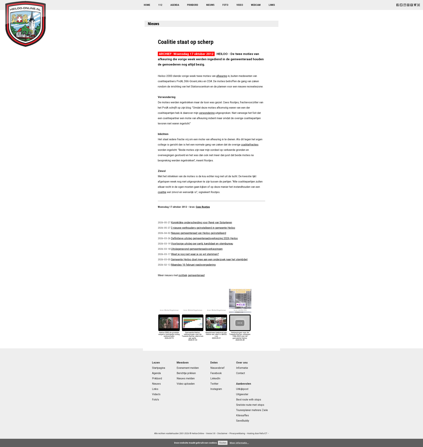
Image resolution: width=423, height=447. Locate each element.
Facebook (216, 373)
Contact (240, 373)
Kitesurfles (242, 415)
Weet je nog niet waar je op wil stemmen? (195, 254)
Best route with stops (248, 399)
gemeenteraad (196, 275)
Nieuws (210, 4)
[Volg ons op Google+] (408, 9)
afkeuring (221, 76)
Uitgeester (242, 394)
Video (239, 4)
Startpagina (158, 367)
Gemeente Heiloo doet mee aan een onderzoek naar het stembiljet (209, 259)
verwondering (207, 113)
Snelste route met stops (250, 404)
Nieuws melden (186, 378)
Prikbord (192, 4)
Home (147, 4)
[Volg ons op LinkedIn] (404, 9)
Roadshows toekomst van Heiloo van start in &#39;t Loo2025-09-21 (216, 335)
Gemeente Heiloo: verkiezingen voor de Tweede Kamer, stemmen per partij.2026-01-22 (192, 336)
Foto (225, 4)
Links (272, 4)
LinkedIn (215, 378)
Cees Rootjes (203, 206)
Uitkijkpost (242, 389)
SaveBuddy (242, 420)
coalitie (162, 192)
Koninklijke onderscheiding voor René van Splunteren (201, 222)
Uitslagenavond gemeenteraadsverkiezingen (197, 248)
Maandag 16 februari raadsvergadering (193, 264)
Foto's (155, 399)
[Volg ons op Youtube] (411, 9)
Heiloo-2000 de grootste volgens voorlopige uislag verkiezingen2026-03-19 (169, 335)
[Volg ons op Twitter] (401, 9)
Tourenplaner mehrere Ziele (252, 410)
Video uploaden (186, 383)
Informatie (242, 367)
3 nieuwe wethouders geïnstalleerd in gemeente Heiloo (203, 227)
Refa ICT (263, 433)
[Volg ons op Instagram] (415, 9)
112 (160, 4)
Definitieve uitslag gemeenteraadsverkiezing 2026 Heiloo (204, 238)
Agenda (174, 4)
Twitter (214, 383)
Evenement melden (188, 367)
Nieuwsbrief (217, 367)
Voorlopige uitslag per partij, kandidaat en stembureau (202, 243)
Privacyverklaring (237, 433)
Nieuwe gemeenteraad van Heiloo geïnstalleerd (198, 233)
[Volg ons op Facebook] (397, 9)
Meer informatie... (239, 443)
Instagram (216, 389)
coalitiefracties (249, 144)
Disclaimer (222, 433)
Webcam (256, 4)
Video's (156, 394)
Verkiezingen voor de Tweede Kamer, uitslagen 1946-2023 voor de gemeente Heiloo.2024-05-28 (239, 336)
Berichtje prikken (186, 373)
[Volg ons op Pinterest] (418, 9)
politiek (183, 275)
